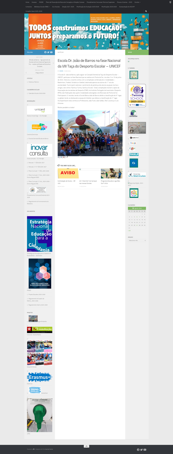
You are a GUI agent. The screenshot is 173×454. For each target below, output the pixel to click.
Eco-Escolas (56, 7)
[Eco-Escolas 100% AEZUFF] (133, 116)
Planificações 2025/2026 (109, 7)
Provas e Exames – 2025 (124, 2)
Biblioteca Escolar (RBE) (41, 7)
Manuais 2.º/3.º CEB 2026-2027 (37, 167)
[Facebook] (45, 52)
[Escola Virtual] (133, 139)
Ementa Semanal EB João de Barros (38, 138)
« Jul (129, 230)
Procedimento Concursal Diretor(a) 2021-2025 (38, 196)
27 (137, 225)
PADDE (41, 2)
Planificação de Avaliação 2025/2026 (88, 7)
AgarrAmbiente (42, 321)
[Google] (132, 144)
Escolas (137, 2)
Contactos (29, 7)
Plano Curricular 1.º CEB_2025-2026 (39, 171)
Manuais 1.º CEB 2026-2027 (36, 162)
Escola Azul (44, 393)
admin (61, 71)
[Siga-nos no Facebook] (59, 157)
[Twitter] (48, 52)
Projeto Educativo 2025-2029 (37, 294)
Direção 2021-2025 (68, 7)
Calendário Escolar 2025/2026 (37, 93)
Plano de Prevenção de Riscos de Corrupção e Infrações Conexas (65, 2)
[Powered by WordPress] (33, 449)
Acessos (34, 2)
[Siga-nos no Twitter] (61, 157)
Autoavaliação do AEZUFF (127, 7)
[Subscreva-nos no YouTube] (64, 157)
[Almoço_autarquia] (133, 155)
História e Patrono (34, 82)
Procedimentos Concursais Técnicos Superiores (101, 2)
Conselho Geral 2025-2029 (34, 11)
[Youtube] (51, 52)
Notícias (61, 52)
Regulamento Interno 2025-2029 (38, 305)
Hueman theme (49, 449)
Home (27, 2)
